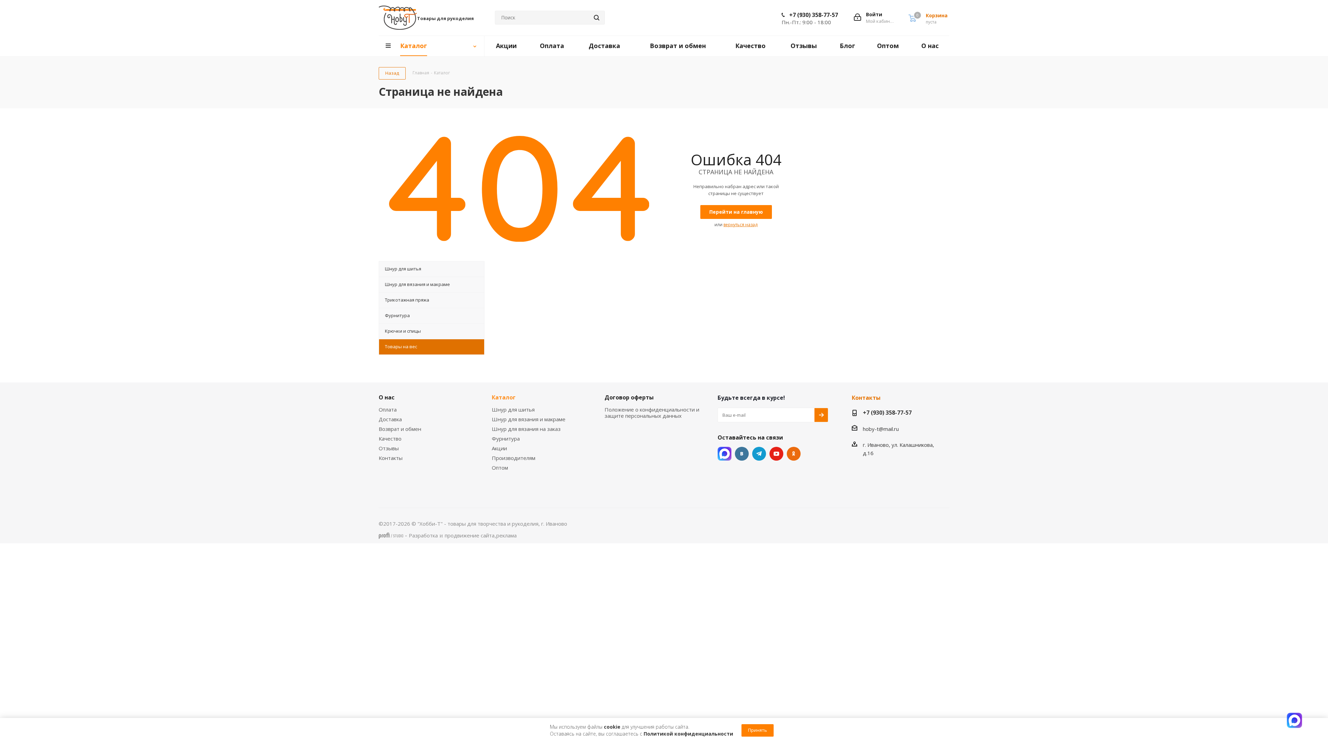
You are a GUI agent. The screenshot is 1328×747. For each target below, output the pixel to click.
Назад (392, 73)
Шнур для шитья (513, 409)
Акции (499, 448)
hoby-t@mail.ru (881, 428)
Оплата (388, 409)
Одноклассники (794, 454)
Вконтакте (742, 454)
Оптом (500, 467)
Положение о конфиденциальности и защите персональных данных (652, 412)
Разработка (423, 535)
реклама (506, 535)
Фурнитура (506, 438)
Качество (390, 438)
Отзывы (389, 448)
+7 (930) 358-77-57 (813, 15)
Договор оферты (629, 397)
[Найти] (596, 18)
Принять (757, 730)
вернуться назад (740, 225)
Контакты (391, 457)
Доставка (390, 419)
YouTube (776, 454)
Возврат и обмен (400, 428)
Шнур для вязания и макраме (528, 419)
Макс (724, 454)
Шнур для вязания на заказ (526, 428)
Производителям (513, 457)
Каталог (504, 397)
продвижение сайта (470, 535)
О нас (387, 397)
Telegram (759, 454)
